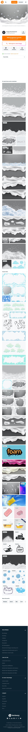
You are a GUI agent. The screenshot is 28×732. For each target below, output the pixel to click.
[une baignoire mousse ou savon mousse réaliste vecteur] (9, 140)
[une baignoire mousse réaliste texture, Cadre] (8, 466)
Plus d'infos (5, 56)
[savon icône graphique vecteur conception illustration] (8, 675)
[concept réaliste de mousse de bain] (13, 103)
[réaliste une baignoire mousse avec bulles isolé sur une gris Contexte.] (8, 159)
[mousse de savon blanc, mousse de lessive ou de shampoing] (13, 195)
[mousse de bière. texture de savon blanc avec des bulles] (10, 255)
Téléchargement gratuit (14, 38)
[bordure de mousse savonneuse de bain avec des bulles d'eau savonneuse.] (13, 169)
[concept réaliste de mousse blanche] (13, 89)
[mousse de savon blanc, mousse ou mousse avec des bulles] (13, 204)
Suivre (23, 33)
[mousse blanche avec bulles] (7, 150)
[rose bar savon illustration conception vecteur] (8, 627)
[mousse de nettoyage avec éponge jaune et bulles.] (13, 603)
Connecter (21, 2)
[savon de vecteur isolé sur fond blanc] (8, 615)
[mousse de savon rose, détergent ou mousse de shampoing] (13, 552)
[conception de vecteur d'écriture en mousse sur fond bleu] (13, 542)
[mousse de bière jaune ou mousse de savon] (13, 560)
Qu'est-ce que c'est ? (14, 53)
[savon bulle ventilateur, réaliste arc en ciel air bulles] (5, 250)
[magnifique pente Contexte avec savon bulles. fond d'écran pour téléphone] (5, 591)
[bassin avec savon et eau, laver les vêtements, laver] (8, 651)
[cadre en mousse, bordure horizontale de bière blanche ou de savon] (13, 183)
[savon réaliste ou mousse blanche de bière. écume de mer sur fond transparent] (13, 242)
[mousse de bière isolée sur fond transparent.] (13, 115)
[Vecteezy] (2, 2)
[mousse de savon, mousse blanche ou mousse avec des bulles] (13, 231)
